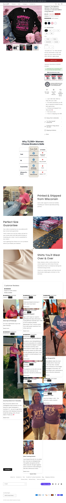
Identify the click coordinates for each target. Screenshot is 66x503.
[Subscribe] (25, 483)
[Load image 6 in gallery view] (23, 48)
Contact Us (19, 477)
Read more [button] (6, 328)
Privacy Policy (24, 479)
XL (58, 30)
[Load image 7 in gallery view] (29, 48)
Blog (43, 477)
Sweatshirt (48, 42)
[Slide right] (40, 47)
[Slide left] (4, 47)
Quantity (46, 44)
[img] (6, 295)
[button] (14, 4)
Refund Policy (32, 479)
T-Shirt (47, 39)
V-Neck (54, 39)
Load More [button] (8, 469)
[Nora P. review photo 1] (44, 439)
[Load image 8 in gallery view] (36, 48)
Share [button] (47, 134)
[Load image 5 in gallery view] (16, 48)
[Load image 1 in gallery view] (9, 48)
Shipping (46, 15)
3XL (52, 33)
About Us (12, 477)
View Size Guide (50, 27)
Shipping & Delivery (50, 477)
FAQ (24, 477)
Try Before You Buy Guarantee (33, 477)
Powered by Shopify (16, 500)
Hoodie (56, 42)
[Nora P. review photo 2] (24, 442)
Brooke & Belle (9, 500)
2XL (47, 33)
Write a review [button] (8, 292)
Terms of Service (41, 479)
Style (46, 36)
